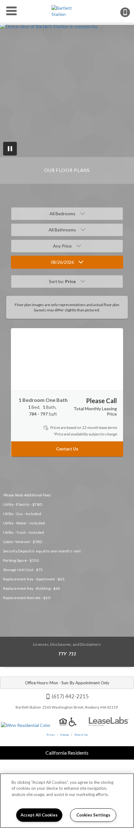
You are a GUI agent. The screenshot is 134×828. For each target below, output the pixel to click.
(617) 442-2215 (129, 12)
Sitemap (64, 734)
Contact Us (67, 449)
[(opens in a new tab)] (109, 725)
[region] (67, 800)
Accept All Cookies (39, 814)
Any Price (62, 246)
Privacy (50, 734)
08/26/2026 (62, 262)
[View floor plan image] (67, 359)
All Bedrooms (62, 213)
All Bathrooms (62, 229)
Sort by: (62, 281)
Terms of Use (81, 734)
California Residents (67, 753)
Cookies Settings (93, 814)
